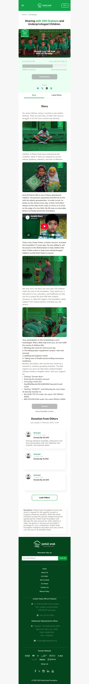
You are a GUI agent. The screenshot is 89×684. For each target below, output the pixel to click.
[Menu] (23, 5)
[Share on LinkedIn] (47, 88)
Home (24, 14)
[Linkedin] (48, 671)
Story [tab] (34, 95)
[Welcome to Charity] (44, 5)
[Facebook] (35, 671)
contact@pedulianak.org (47, 641)
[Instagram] (43, 671)
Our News (44, 584)
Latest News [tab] (57, 95)
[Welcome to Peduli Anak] (44, 546)
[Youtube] (53, 671)
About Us (44, 572)
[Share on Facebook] (38, 88)
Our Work (44, 576)
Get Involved (44, 580)
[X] (39, 671)
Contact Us (45, 587)
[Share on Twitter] (42, 88)
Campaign (32, 14)
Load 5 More (44, 497)
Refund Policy (44, 591)
